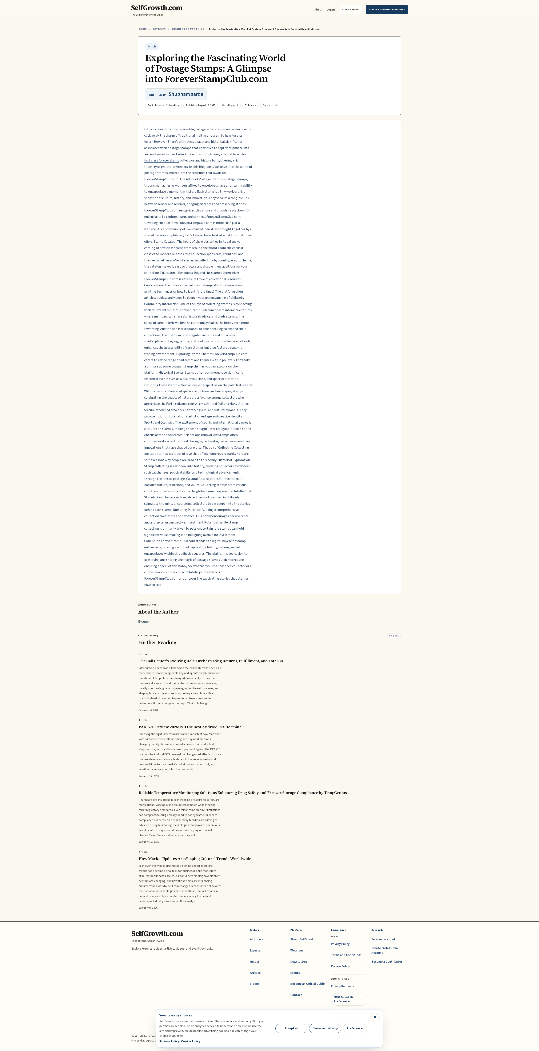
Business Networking (187, 29)
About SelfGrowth (302, 939)
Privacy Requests (342, 986)
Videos (254, 984)
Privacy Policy (340, 944)
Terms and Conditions (346, 955)
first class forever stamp (161, 160)
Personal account (383, 939)
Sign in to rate (270, 105)
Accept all (291, 1028)
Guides (255, 961)
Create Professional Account (385, 950)
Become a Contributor (386, 961)
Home (143, 29)
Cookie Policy (340, 966)
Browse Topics (351, 9)
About (319, 10)
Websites (296, 950)
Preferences (355, 1028)
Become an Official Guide (307, 984)
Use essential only (325, 1028)
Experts (255, 950)
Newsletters (298, 961)
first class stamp (172, 248)
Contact (296, 995)
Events (295, 973)
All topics (256, 939)
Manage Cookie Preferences (344, 999)
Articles (159, 29)
